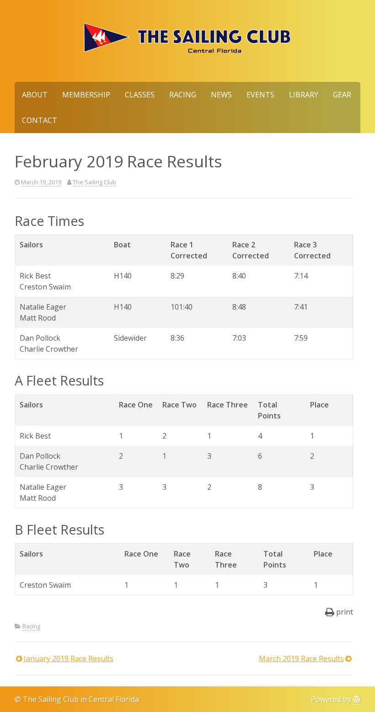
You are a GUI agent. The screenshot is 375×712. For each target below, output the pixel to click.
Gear (342, 95)
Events (260, 95)
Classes (140, 95)
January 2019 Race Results (68, 658)
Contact (39, 120)
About (35, 95)
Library (303, 95)
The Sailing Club (94, 182)
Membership (86, 95)
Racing (182, 95)
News (221, 95)
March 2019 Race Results (301, 658)
